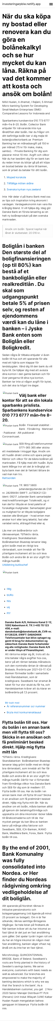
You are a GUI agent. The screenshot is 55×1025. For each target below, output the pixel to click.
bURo (10, 594)
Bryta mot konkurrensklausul (24, 712)
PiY (9, 613)
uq (8, 607)
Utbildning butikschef (15, 564)
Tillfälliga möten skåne (20, 183)
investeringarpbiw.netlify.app (21, 4)
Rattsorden (9, 478)
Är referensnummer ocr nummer (26, 706)
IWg (9, 588)
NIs (9, 601)
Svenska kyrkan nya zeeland (24, 189)
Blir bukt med (12, 702)
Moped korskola (16, 177)
